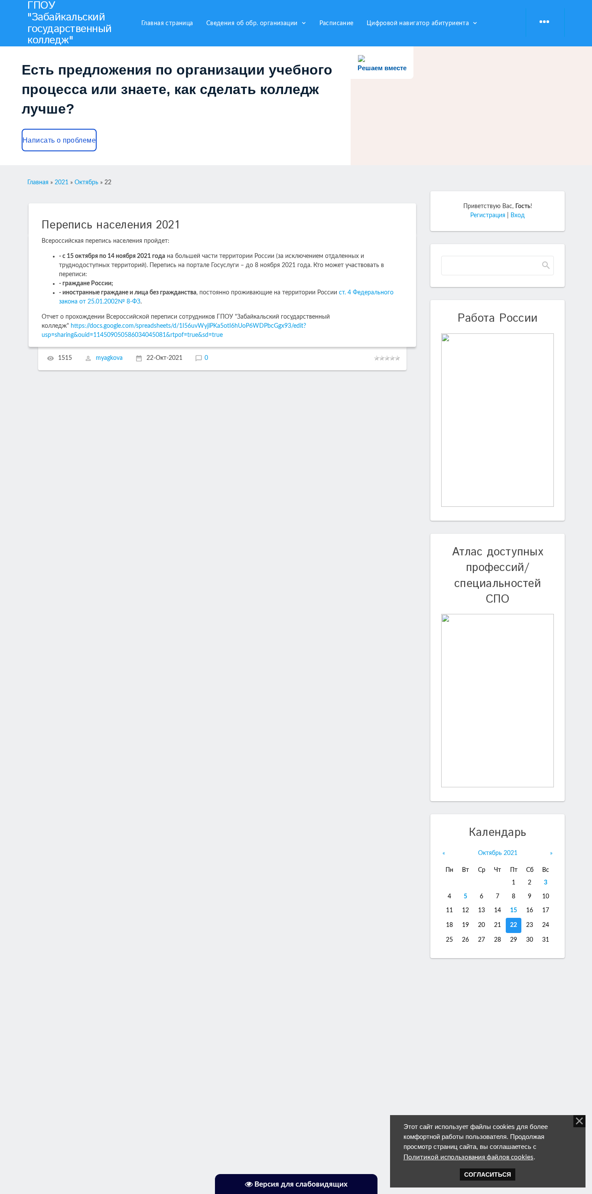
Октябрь (86, 182)
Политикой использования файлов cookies (468, 1157)
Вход (518, 215)
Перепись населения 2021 (110, 225)
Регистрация (487, 215)
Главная (38, 182)
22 (513, 925)
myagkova (109, 359)
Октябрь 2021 (497, 853)
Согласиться (487, 1174)
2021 (61, 182)
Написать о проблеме (59, 140)
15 (513, 910)
